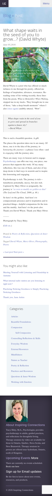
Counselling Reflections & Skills (25, 338)
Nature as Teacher (19, 360)
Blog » (8, 15)
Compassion (16, 327)
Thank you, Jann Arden (13, 297)
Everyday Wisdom (19, 343)
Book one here (12, 466)
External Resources (19, 349)
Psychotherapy (9, 161)
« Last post (8, 251)
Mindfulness (16, 354)
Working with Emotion (21, 381)
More (34, 458)
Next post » (19, 251)
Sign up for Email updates (24, 471)
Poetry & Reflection (21, 233)
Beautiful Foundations (21, 321)
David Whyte (16, 241)
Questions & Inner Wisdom (23, 376)
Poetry (6, 244)
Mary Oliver (28, 241)
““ (29, 189)
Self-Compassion (23, 332)
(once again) (13, 108)
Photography (41, 241)
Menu (46, 3)
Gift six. (7, 225)
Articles (14, 316)
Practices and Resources (22, 370)
